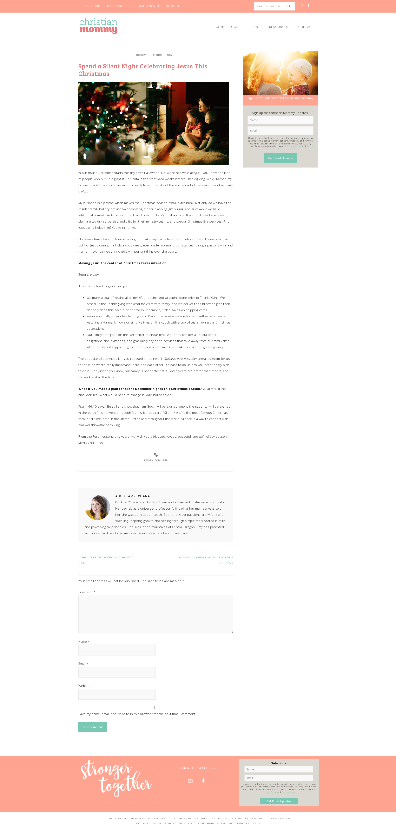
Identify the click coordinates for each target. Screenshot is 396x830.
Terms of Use (288, 792)
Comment (87, 592)
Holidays (142, 55)
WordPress (237, 823)
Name (84, 641)
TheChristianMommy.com (155, 818)
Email (83, 663)
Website (84, 685)
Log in (255, 823)
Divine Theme (177, 823)
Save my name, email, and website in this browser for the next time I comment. (137, 714)
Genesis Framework (209, 823)
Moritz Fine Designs (275, 818)
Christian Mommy (112, 26)
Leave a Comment (155, 460)
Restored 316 (202, 818)
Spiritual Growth (163, 55)
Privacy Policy (294, 146)
